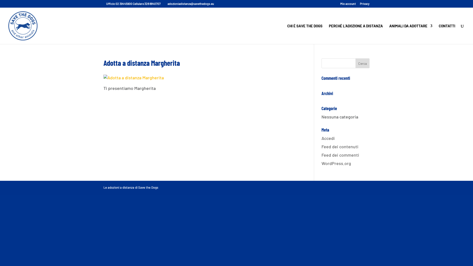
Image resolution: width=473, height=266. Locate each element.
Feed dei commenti (340, 155)
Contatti (447, 26)
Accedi (328, 138)
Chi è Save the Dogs (304, 26)
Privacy (365, 3)
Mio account (348, 3)
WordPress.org (336, 163)
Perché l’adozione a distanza (356, 26)
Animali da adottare (408, 26)
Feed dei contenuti (339, 146)
